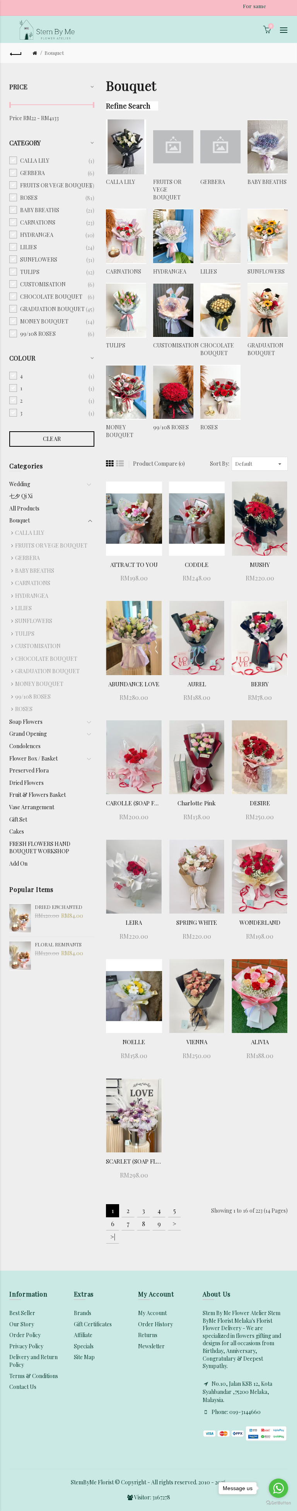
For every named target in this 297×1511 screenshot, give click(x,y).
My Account (152, 1313)
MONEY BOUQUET (39, 683)
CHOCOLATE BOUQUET (46, 658)
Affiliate (83, 1335)
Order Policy (25, 1335)
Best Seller (22, 1313)
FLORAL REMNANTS (58, 944)
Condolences (25, 746)
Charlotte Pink (197, 803)
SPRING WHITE (196, 922)
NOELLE (134, 1042)
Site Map (84, 1357)
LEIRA (134, 922)
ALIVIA (260, 1042)
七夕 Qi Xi (20, 496)
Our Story (21, 1324)
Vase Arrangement (31, 807)
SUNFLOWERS (33, 620)
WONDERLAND (259, 922)
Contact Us (22, 1386)
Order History (155, 1324)
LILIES (23, 608)
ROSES (23, 709)
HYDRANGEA (31, 595)
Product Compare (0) (159, 463)
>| (112, 1237)
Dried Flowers (26, 782)
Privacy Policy (26, 1346)
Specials (84, 1346)
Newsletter (151, 1346)
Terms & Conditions (33, 1376)
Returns (147, 1335)
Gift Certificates (93, 1324)
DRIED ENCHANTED (58, 907)
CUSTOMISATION (38, 646)
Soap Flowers (26, 721)
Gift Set (18, 819)
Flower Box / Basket (33, 758)
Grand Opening (28, 733)
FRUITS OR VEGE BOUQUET (51, 545)
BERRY (260, 684)
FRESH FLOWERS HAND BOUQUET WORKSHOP (39, 847)
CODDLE (196, 564)
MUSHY (260, 564)
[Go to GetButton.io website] (278, 1503)
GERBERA (27, 558)
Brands (82, 1313)
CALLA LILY (29, 532)
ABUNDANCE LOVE (133, 684)
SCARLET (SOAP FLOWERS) (134, 1161)
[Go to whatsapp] (278, 1488)
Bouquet (54, 52)
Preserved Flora (29, 770)
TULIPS (24, 633)
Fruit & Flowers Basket (37, 794)
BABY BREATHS (34, 570)
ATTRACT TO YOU (134, 564)
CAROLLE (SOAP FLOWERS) (134, 803)
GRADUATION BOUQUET (47, 671)
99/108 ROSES (33, 696)
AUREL (197, 684)
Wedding (19, 484)
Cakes (16, 831)
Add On (18, 863)
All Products (24, 508)
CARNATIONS (32, 583)
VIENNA (196, 1042)
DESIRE (260, 803)
